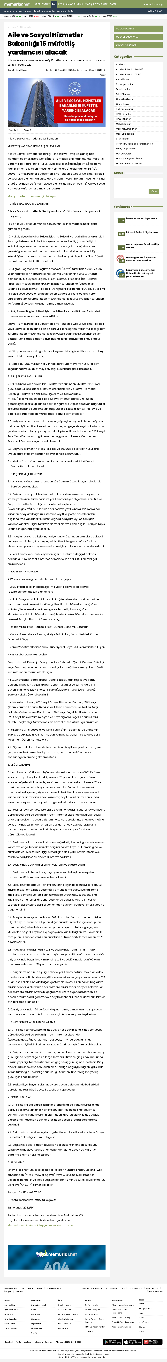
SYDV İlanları (122, 138)
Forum (46, 4)
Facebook (9, 1342)
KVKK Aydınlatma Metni (92, 1288)
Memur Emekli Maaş (121, 1317)
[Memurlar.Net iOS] (133, 1342)
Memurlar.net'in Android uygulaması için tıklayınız (40, 1225)
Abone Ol (27, 130)
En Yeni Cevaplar (92, 1310)
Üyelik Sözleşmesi (155, 1291)
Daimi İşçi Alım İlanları (68, 1314)
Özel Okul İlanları (125, 133)
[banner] (17, 4)
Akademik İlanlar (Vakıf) (129, 74)
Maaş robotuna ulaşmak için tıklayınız (33, 196)
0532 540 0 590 (155, 11)
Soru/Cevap (144, 1322)
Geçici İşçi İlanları (125, 99)
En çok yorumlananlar (44, 11)
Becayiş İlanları (145, 1308)
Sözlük (142, 1327)
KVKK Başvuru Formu (115, 1288)
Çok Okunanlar (64, 1310)
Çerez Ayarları (152, 1288)
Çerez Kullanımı (135, 1288)
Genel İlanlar (122, 104)
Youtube (27, 1342)
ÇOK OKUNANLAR (125, 28)
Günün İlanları (64, 1305)
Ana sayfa (12, 27)
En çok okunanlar (24, 11)
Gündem (89, 1331)
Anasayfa (9, 11)
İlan (54, 4)
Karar (141, 1313)
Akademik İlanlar (65, 1319)
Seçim (34, 1333)
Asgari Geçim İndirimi (121, 1327)
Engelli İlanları (123, 89)
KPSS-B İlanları (123, 118)
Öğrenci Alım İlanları (126, 128)
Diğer (113, 4)
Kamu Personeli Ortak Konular (94, 1321)
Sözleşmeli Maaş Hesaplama (119, 1311)
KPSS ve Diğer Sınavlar (95, 1327)
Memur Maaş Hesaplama (123, 1305)
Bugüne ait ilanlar (65, 11)
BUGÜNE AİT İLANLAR (126, 44)
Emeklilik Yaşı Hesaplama (123, 1322)
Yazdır (103, 75)
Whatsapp (68, 1342)
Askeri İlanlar (123, 79)
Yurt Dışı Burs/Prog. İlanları (129, 158)
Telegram (49, 1342)
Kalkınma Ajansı (124, 109)
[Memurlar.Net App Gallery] (153, 1342)
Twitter (19, 1342)
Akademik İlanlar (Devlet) (129, 69)
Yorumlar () (13, 130)
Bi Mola (79, 4)
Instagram (38, 1342)
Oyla (154, 191)
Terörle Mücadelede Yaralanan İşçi (134, 143)
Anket (118, 173)
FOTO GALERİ (100, 4)
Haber (36, 4)
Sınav (69, 4)
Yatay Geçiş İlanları (126, 148)
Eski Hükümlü (123, 94)
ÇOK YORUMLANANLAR (127, 36)
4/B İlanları (121, 64)
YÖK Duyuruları (123, 153)
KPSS (61, 4)
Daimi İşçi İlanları (125, 84)
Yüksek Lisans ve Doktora (129, 163)
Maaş (88, 4)
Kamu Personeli (92, 1314)
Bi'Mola (142, 1331)
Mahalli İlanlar (123, 123)
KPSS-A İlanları (25, 27)
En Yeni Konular (92, 1305)
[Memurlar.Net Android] (112, 1342)
